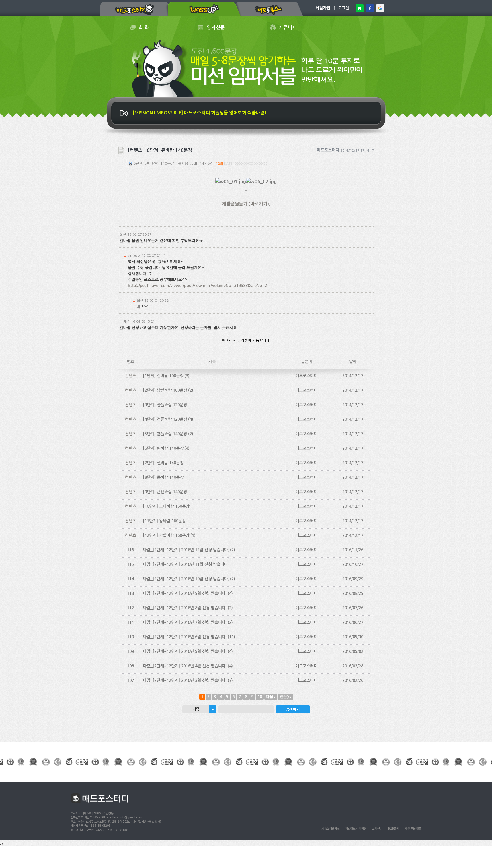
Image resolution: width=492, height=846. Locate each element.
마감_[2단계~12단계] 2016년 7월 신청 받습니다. (185, 622)
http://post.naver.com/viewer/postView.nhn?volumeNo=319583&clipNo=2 (197, 286)
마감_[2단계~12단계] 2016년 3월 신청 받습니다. (185, 680)
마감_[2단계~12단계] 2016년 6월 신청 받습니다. (185, 637)
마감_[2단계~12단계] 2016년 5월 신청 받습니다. (185, 651)
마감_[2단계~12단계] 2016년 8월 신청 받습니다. (185, 608)
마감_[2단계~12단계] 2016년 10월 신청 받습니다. (186, 579)
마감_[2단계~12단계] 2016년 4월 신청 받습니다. (185, 666)
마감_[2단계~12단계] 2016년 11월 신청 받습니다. (186, 564)
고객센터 (377, 828)
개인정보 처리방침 (355, 828)
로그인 (343, 8)
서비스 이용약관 (330, 828)
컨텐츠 (130, 376)
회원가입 (322, 8)
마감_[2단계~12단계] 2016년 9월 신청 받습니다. (185, 593)
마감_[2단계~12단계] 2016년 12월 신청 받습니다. (186, 550)
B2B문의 (393, 828)
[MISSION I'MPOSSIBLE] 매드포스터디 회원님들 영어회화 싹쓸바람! (199, 113)
